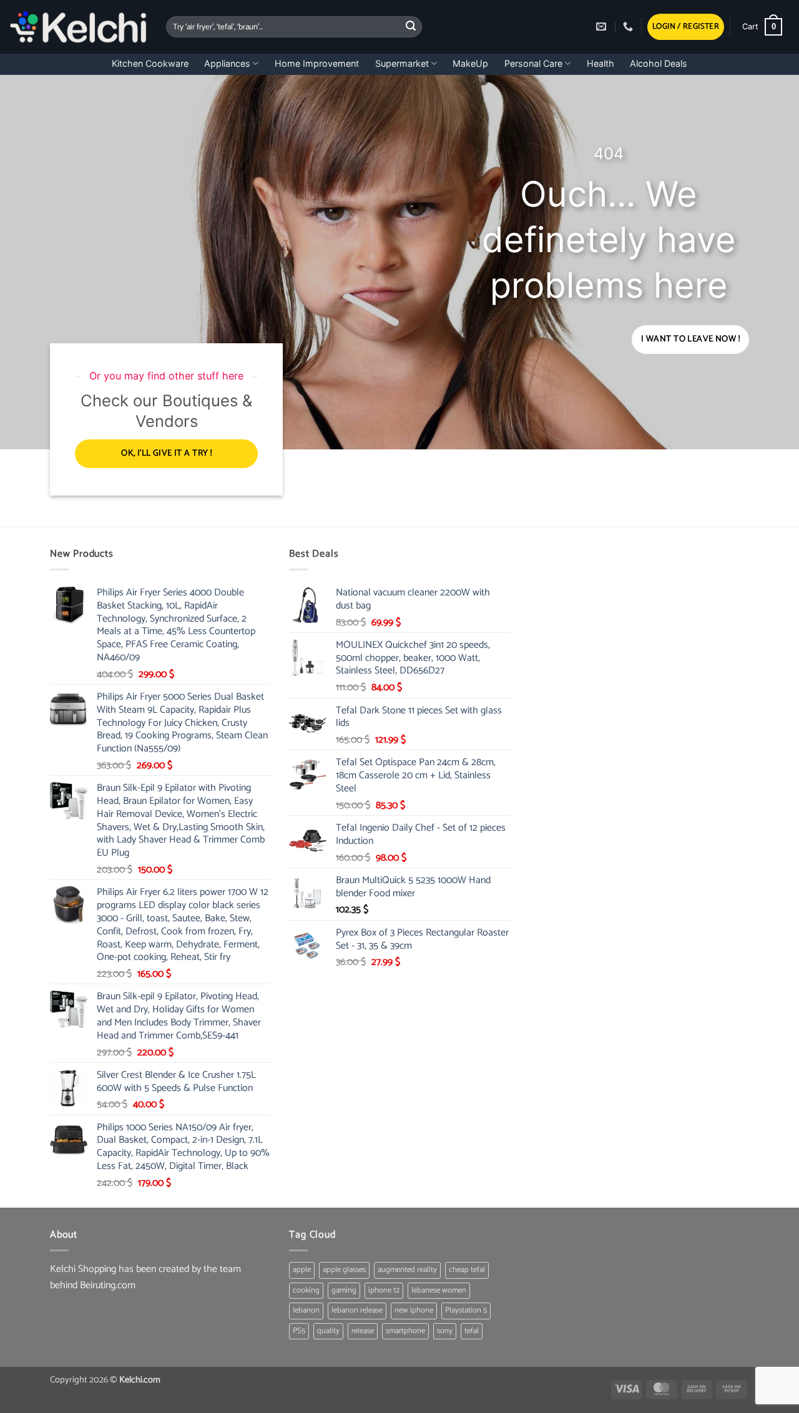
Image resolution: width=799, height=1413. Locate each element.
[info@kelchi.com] (602, 26)
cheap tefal (467, 1269)
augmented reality (407, 1269)
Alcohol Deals (658, 63)
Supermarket (402, 63)
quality (328, 1330)
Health (600, 63)
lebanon (306, 1310)
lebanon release (357, 1310)
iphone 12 (384, 1290)
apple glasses (344, 1269)
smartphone (405, 1330)
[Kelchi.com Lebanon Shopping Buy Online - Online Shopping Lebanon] (78, 26)
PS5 (299, 1330)
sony (445, 1330)
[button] (685, 27)
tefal (471, 1330)
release (362, 1330)
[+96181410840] (629, 26)
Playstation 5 (466, 1310)
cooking (306, 1290)
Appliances (227, 63)
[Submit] (410, 26)
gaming (343, 1290)
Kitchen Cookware (150, 63)
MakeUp (470, 63)
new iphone (414, 1310)
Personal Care (533, 63)
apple (302, 1269)
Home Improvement (317, 63)
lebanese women (438, 1290)
